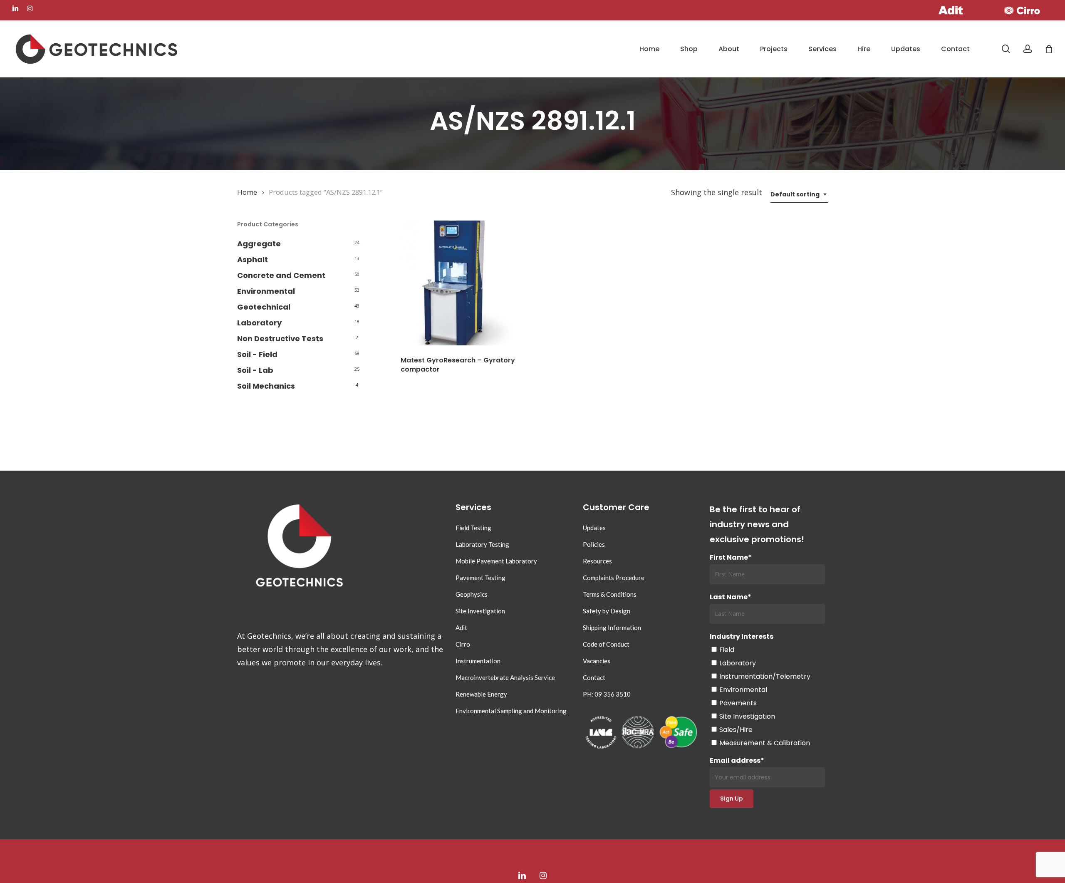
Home (247, 192)
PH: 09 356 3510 (607, 694)
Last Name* (730, 597)
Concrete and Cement (281, 275)
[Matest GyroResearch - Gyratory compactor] (461, 283)
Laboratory (259, 322)
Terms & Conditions (610, 594)
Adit (461, 627)
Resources (597, 561)
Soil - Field (257, 354)
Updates (594, 527)
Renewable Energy (481, 694)
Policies (594, 544)
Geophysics (472, 594)
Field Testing (473, 527)
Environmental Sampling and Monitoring (511, 710)
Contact (594, 677)
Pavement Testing (480, 577)
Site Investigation (480, 611)
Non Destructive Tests (280, 338)
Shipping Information (612, 627)
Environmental (266, 291)
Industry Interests (741, 636)
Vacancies (596, 661)
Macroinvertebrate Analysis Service (505, 677)
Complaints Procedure (613, 577)
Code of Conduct (606, 644)
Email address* (737, 760)
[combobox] (799, 194)
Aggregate (259, 243)
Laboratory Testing (482, 544)
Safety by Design (606, 611)
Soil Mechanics (266, 386)
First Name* (731, 557)
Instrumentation (478, 661)
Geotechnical (263, 307)
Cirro (463, 644)
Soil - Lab (255, 370)
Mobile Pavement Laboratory (496, 561)
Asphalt (252, 259)
